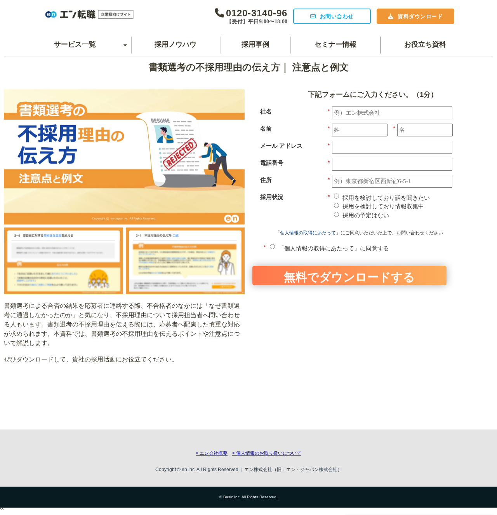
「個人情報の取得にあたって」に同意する (333, 248)
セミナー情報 (335, 44)
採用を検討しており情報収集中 (383, 206)
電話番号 (295, 162)
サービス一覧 (75, 44)
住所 (295, 179)
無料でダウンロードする (349, 276)
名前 (295, 128)
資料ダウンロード (420, 16)
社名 (295, 111)
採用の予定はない (365, 215)
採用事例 (255, 44)
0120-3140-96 (256, 13)
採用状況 (295, 197)
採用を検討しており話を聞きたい (386, 197)
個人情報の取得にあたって (308, 233)
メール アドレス (295, 145)
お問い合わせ (337, 16)
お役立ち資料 (425, 44)
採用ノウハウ (175, 44)
